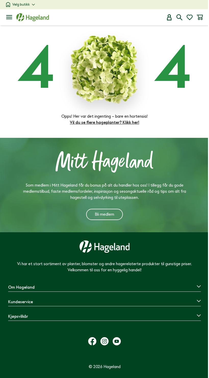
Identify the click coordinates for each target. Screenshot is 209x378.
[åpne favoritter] (190, 17)
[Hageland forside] (32, 17)
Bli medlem (104, 214)
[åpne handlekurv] (200, 17)
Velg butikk (21, 4)
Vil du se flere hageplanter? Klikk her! (104, 122)
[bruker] (169, 17)
